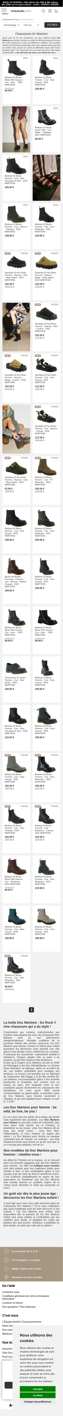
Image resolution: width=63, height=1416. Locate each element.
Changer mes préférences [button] (37, 1401)
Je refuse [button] (38, 1395)
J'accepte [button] (38, 1389)
